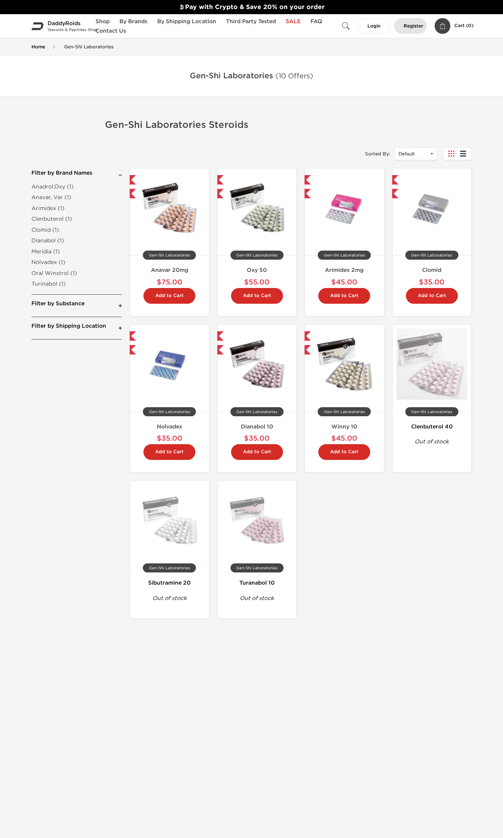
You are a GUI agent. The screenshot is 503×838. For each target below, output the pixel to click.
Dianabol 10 (257, 426)
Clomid (431, 270)
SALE (293, 21)
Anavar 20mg (169, 270)
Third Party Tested (251, 21)
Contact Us (110, 31)
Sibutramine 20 (169, 583)
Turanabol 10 (257, 583)
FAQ (316, 21)
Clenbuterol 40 (432, 426)
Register (413, 26)
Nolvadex (169, 426)
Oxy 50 (257, 270)
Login (373, 26)
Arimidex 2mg (344, 270)
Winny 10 (344, 426)
